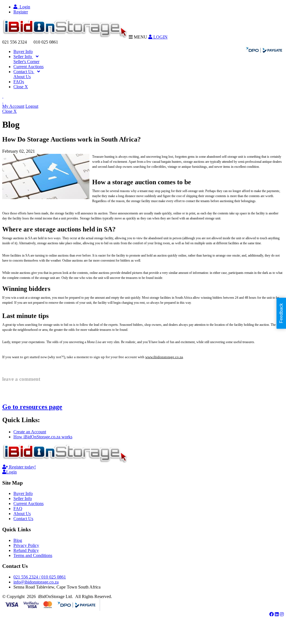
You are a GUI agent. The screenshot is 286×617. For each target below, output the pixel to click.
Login (23, 6)
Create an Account (29, 431)
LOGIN (160, 37)
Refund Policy (26, 550)
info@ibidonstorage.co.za (36, 582)
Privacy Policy (26, 545)
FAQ (17, 508)
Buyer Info (23, 51)
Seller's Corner (26, 61)
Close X (20, 86)
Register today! (22, 467)
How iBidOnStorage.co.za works (42, 436)
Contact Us (23, 71)
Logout (31, 106)
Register (20, 11)
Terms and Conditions (32, 555)
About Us (22, 76)
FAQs (18, 81)
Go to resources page (32, 406)
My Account (13, 106)
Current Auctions (28, 66)
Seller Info (23, 56)
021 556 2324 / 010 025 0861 (39, 577)
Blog (17, 540)
